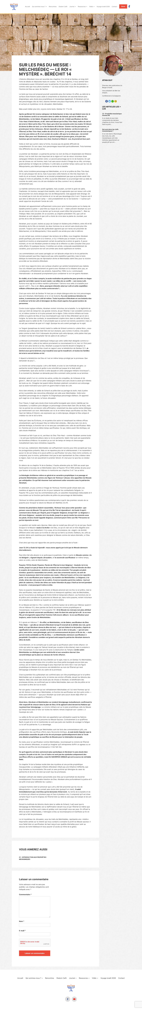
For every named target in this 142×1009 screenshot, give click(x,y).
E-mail (22, 931)
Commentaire (25, 894)
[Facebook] (129, 6)
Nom (21, 921)
